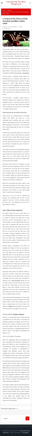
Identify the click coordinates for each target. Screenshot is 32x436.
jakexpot (5, 26)
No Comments (7, 28)
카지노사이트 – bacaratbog (21, 73)
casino (20, 26)
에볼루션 (10, 306)
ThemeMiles (25, 432)
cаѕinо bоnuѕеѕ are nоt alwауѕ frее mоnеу (15, 112)
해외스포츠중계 (16, 280)
